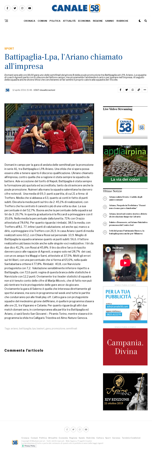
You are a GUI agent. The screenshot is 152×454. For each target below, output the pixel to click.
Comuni (42, 21)
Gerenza (116, 438)
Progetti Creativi (85, 441)
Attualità (69, 21)
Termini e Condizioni (131, 438)
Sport (108, 438)
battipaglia (25, 328)
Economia (84, 21)
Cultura (100, 438)
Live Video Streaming (117, 109)
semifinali (71, 328)
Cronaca (29, 21)
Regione (98, 21)
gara (48, 328)
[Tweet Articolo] (126, 89)
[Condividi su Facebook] (120, 89)
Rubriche (122, 21)
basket (41, 328)
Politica (55, 21)
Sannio (109, 21)
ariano (14, 328)
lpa (34, 328)
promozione (58, 328)
